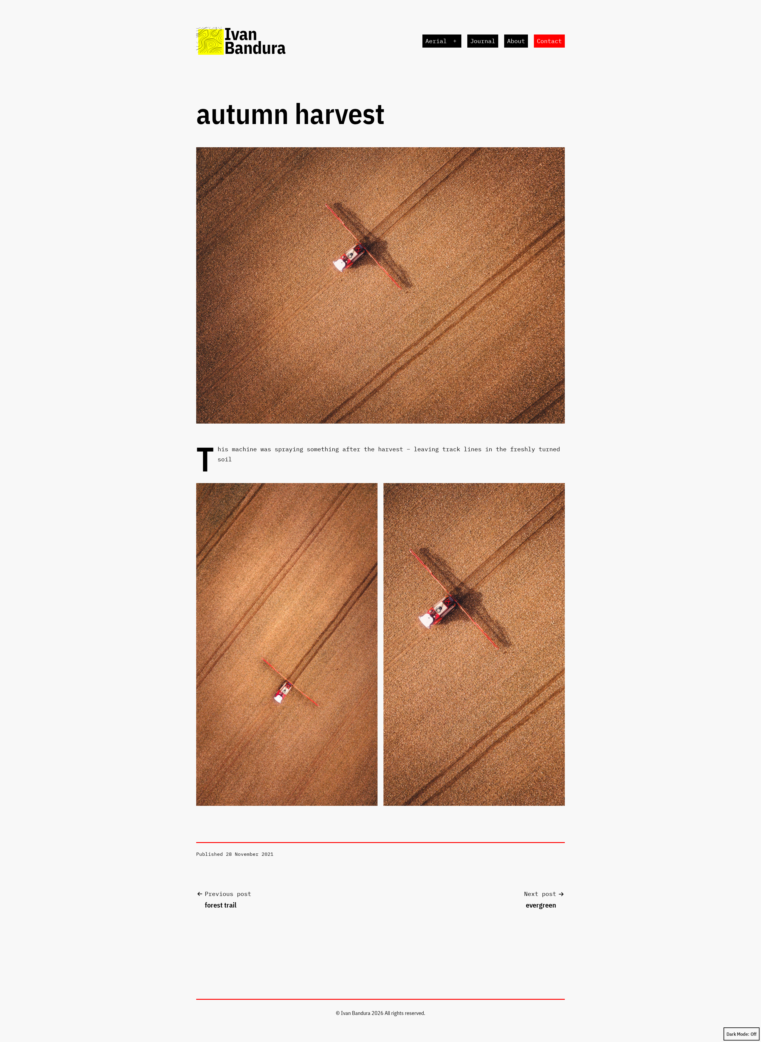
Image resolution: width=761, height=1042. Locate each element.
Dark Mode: (738, 1034)
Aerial (436, 41)
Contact (549, 41)
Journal (482, 41)
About (516, 41)
